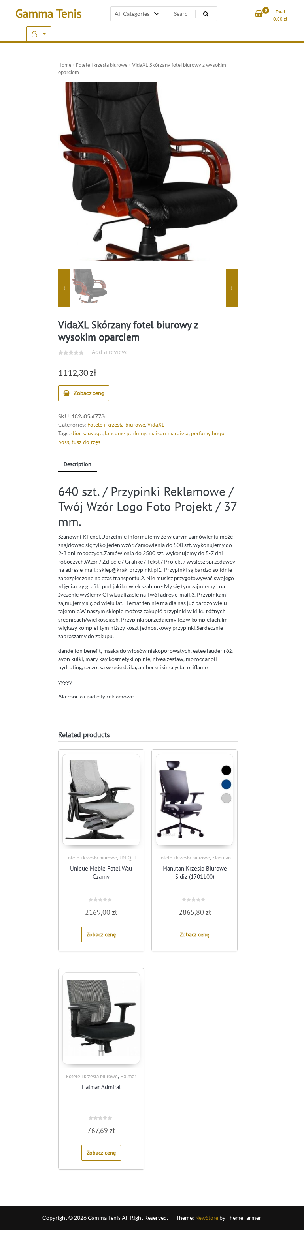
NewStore (206, 1217)
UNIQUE (128, 857)
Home (65, 65)
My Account (38, 33)
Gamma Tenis (48, 13)
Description (77, 464)
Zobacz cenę (89, 392)
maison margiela (169, 433)
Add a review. (109, 352)
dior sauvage (86, 433)
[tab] (77, 464)
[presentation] (64, 288)
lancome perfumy (125, 433)
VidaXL (155, 424)
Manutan (221, 857)
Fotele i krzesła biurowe (102, 65)
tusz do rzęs (86, 442)
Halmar (128, 1076)
